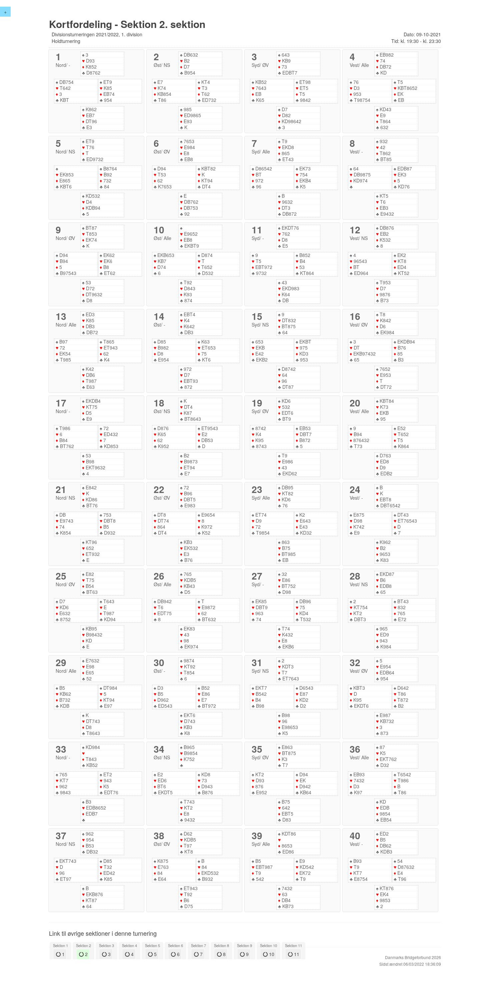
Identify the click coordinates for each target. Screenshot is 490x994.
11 (296, 954)
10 (271, 954)
